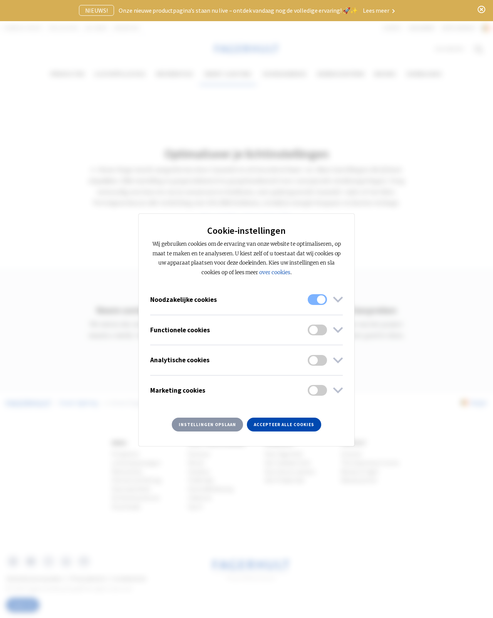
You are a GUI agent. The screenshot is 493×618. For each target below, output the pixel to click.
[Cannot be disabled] (317, 299)
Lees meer (376, 10)
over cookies (274, 272)
